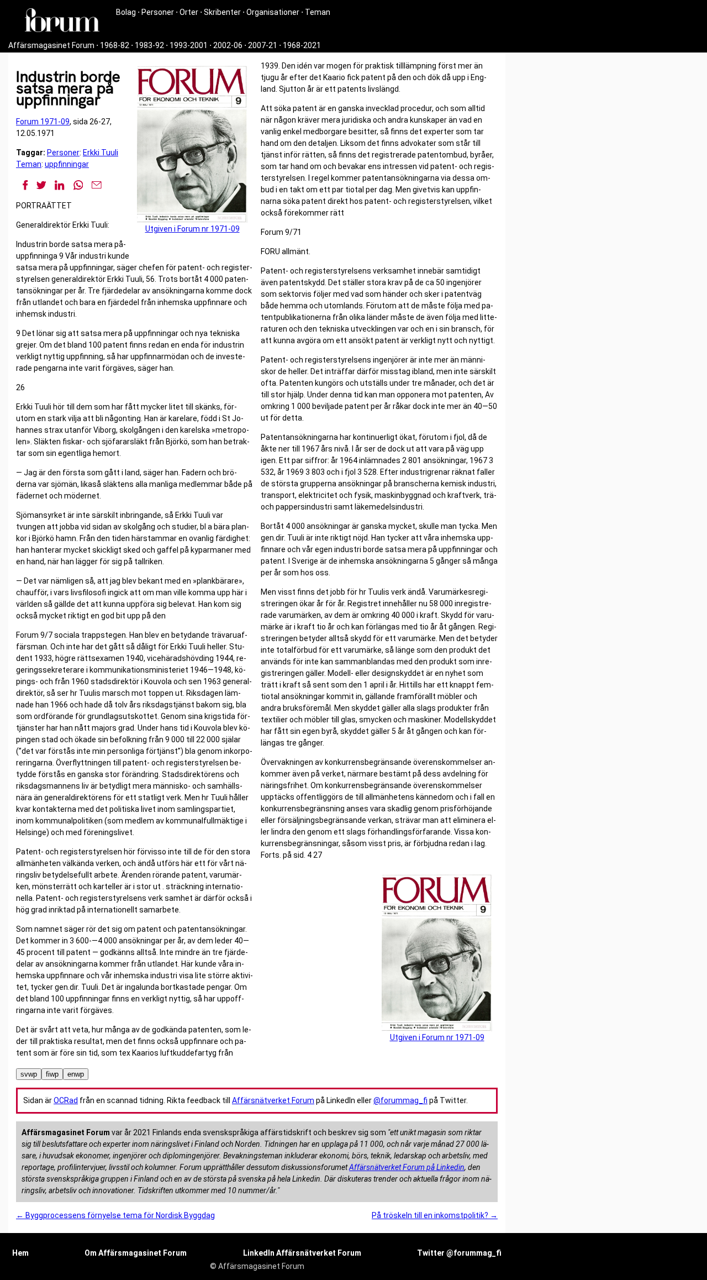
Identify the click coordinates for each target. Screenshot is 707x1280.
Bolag (126, 12)
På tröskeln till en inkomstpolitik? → (435, 1215)
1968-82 (114, 45)
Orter (189, 12)
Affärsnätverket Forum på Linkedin (407, 1167)
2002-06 (227, 45)
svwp (28, 1074)
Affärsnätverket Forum (273, 1100)
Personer (157, 12)
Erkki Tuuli (100, 152)
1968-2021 (302, 45)
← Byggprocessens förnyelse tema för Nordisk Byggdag (115, 1215)
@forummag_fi (400, 1100)
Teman (317, 12)
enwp (75, 1074)
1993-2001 (189, 45)
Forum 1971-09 (43, 121)
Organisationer (272, 12)
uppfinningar (67, 164)
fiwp (52, 1074)
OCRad (66, 1100)
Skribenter (222, 12)
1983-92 (149, 45)
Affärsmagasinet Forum (51, 45)
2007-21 (262, 45)
